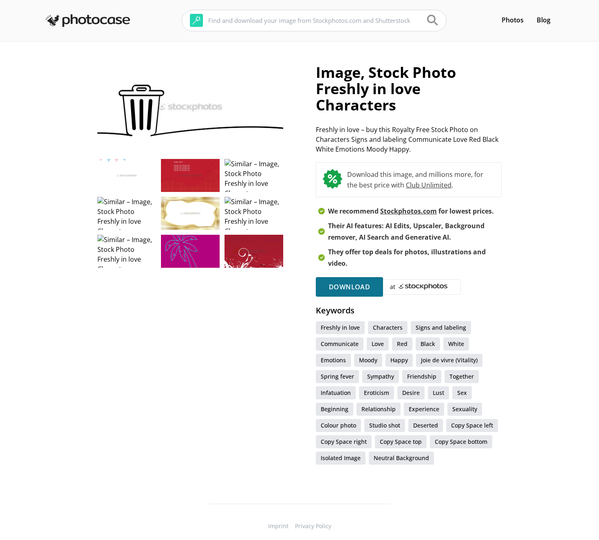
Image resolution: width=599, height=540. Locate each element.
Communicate (340, 344)
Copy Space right (344, 441)
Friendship (421, 376)
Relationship (378, 409)
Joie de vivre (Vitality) (449, 360)
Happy (399, 360)
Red (402, 344)
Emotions (333, 360)
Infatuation (336, 393)
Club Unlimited (428, 185)
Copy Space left (472, 425)
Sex (462, 393)
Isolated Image (341, 458)
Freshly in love (340, 327)
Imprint (278, 526)
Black (428, 344)
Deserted (425, 425)
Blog (544, 19)
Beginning (334, 409)
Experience (424, 409)
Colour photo (338, 425)
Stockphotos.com (408, 211)
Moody (368, 360)
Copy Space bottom (461, 441)
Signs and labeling (441, 327)
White (456, 344)
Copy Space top (401, 441)
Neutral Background (401, 458)
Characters (388, 327)
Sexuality (464, 409)
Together (461, 376)
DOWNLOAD (349, 286)
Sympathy (380, 376)
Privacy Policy (313, 526)
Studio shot (384, 425)
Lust (438, 393)
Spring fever (337, 376)
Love (378, 344)
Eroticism (376, 393)
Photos (513, 19)
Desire (411, 393)
